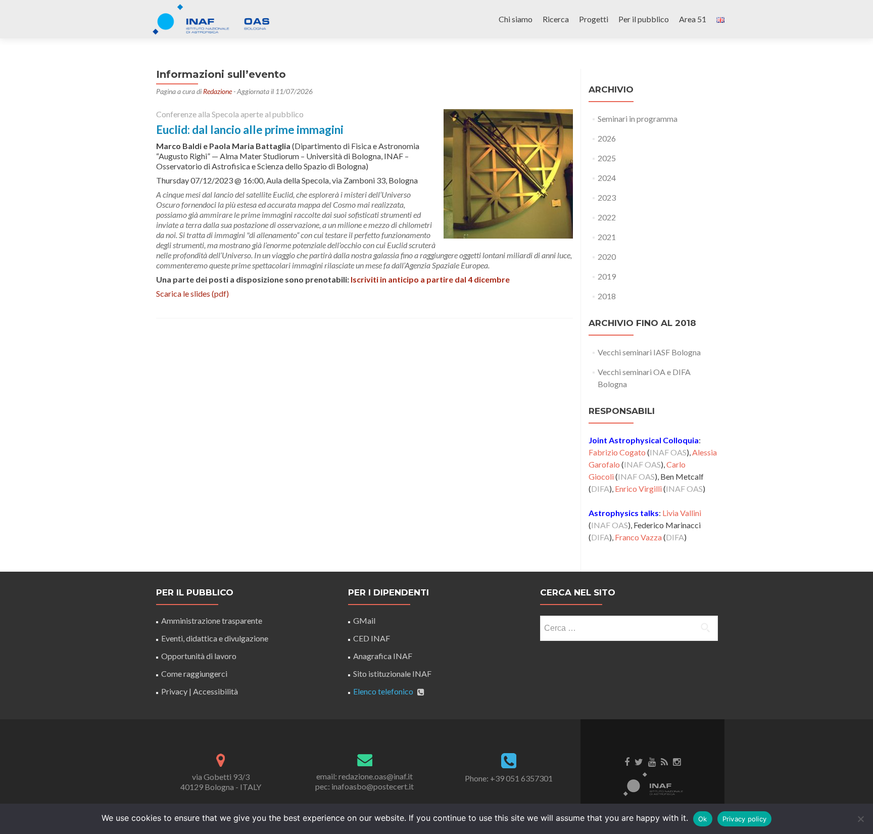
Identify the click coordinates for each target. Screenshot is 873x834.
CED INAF (371, 638)
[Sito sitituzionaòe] (652, 783)
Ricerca (556, 19)
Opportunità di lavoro (198, 656)
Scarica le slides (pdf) (192, 293)
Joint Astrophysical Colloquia (644, 440)
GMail (364, 620)
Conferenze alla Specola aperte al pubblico (230, 114)
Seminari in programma (637, 118)
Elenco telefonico (383, 691)
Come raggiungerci (194, 673)
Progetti (593, 19)
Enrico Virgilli (638, 488)
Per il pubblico (643, 19)
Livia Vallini (681, 513)
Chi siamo (515, 19)
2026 (607, 138)
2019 (607, 276)
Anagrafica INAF (382, 656)
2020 (607, 256)
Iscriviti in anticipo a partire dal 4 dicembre (430, 279)
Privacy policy (744, 819)
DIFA (600, 488)
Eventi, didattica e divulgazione (214, 638)
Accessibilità (215, 691)
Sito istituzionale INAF (392, 673)
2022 (607, 217)
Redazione (217, 91)
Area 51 (692, 19)
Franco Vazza (638, 537)
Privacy (174, 691)
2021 (607, 237)
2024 (607, 177)
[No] (860, 819)
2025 (607, 158)
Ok (702, 819)
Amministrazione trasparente (211, 620)
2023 (607, 197)
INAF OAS (668, 452)
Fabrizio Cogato (617, 452)
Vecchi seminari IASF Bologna (649, 352)
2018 (607, 296)
